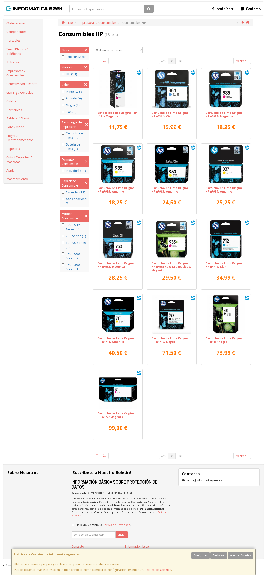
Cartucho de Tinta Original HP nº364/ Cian (170, 114)
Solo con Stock (76, 57)
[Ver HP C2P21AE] (225, 89)
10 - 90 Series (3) (76, 244)
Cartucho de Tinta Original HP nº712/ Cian (224, 265)
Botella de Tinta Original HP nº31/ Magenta (117, 114)
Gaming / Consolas (19, 92)
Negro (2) (73, 105)
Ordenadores (16, 23)
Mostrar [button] (241, 61)
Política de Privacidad (116, 525)
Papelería (13, 149)
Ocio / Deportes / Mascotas (19, 159)
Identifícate (224, 8)
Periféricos (14, 110)
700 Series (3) (76, 236)
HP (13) (71, 74)
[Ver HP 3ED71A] (171, 314)
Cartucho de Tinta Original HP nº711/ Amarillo (116, 340)
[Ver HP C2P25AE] (171, 239)
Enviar (122, 534)
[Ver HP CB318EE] (171, 89)
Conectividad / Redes (21, 84)
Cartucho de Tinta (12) (74, 135)
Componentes (16, 32)
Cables (11, 101)
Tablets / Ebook (17, 118)
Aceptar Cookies (240, 555)
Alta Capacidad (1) (76, 201)
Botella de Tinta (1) (73, 146)
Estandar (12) (75, 192)
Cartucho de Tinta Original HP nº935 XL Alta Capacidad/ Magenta (171, 266)
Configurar (200, 555)
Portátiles (13, 40)
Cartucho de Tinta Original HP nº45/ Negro (224, 340)
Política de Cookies (157, 570)
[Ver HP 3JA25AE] (171, 164)
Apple (10, 170)
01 (171, 61)
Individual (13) (76, 170)
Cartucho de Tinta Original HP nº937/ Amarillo (224, 189)
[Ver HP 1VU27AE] (118, 89)
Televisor (13, 62)
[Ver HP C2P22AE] (118, 164)
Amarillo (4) (74, 98)
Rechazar (219, 555)
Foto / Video (15, 127)
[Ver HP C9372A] (118, 389)
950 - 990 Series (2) (73, 255)
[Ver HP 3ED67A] (225, 239)
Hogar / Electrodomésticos (20, 137)
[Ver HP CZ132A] (118, 314)
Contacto (253, 8)
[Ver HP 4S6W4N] (225, 164)
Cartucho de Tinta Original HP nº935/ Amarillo (116, 189)
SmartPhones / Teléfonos (17, 51)
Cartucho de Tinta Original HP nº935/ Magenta (224, 114)
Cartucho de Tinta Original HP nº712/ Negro (170, 340)
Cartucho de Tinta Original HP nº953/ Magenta (116, 265)
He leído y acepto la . (103, 525)
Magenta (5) (74, 91)
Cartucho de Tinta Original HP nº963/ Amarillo (170, 189)
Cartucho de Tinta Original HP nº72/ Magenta (116, 415)
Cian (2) (71, 112)
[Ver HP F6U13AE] (118, 239)
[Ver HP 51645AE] (225, 314)
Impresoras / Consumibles (15, 73)
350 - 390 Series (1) (73, 267)
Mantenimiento (17, 179)
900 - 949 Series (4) (73, 227)
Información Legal (137, 546)
